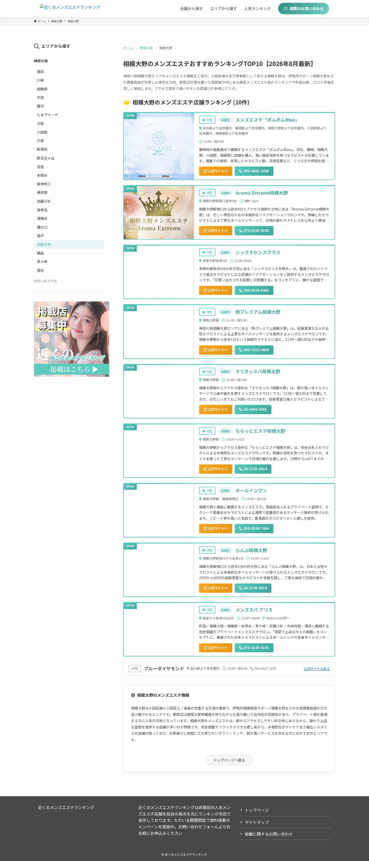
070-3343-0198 (256, 230)
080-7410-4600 (256, 349)
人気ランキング (257, 8)
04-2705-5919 (255, 468)
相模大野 (44, 244)
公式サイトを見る (317, 668)
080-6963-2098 (256, 171)
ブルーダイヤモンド (164, 668)
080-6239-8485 (256, 290)
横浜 (40, 71)
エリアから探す (223, 8)
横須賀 (42, 192)
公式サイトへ (218, 171)
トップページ (257, 810)
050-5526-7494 (256, 528)
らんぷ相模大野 (251, 550)
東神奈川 (44, 183)
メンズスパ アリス (254, 609)
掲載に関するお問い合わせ (269, 834)
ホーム (128, 47)
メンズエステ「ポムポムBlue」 (267, 119)
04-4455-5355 (255, 409)
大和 (40, 123)
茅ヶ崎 (42, 261)
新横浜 (42, 149)
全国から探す (191, 8)
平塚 (40, 97)
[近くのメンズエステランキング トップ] (70, 8)
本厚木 (42, 175)
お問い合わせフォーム (198, 827)
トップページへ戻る (229, 760)
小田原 (42, 132)
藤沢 (40, 106)
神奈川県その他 (45, 281)
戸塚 (40, 140)
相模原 (42, 88)
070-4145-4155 (256, 647)
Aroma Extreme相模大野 (261, 192)
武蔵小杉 (44, 201)
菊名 (40, 270)
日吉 (40, 166)
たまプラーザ (47, 114)
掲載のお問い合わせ (307, 8)
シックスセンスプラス (257, 252)
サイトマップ (257, 822)
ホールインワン (251, 490)
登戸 (40, 235)
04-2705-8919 (255, 587)
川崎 (40, 80)
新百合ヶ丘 (45, 157)
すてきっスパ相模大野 (257, 371)
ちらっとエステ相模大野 (260, 430)
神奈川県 (146, 47)
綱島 (40, 252)
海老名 (42, 209)
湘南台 (42, 218)
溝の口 (42, 227)
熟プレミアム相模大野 (257, 311)
